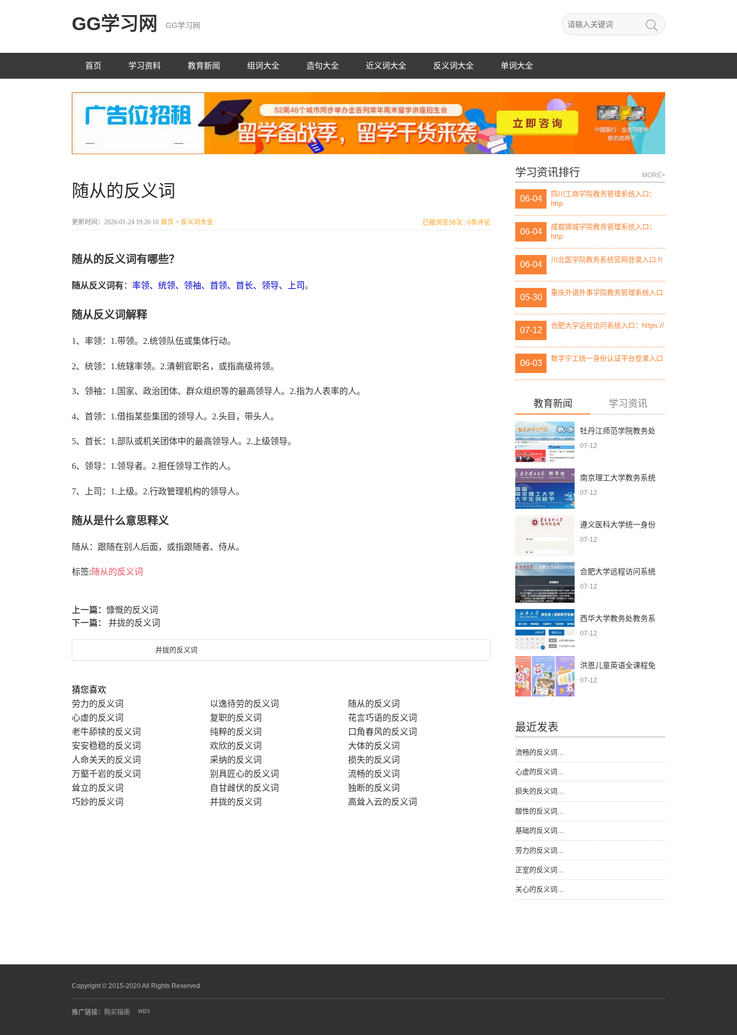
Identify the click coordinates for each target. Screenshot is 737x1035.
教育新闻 (204, 65)
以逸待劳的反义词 (244, 703)
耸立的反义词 (98, 787)
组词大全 (263, 65)
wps (144, 1011)
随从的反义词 (117, 571)
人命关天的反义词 (106, 759)
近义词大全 (386, 65)
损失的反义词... (539, 791)
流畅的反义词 (374, 773)
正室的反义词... (539, 870)
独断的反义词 (374, 787)
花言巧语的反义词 (382, 717)
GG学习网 (115, 23)
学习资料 (144, 65)
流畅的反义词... (539, 752)
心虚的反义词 (98, 717)
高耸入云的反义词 (382, 801)
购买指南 (117, 1012)
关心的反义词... (539, 889)
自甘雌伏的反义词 (244, 787)
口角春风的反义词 (382, 731)
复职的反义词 (236, 717)
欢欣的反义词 (236, 745)
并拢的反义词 (134, 622)
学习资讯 (628, 404)
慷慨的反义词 (132, 610)
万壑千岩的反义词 (106, 773)
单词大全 (517, 65)
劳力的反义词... (539, 850)
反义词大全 (453, 65)
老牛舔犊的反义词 (106, 731)
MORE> (653, 175)
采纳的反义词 (236, 759)
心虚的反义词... (539, 772)
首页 (93, 65)
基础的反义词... (539, 830)
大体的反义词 (374, 745)
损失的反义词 (374, 759)
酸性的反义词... (539, 811)
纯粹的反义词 (236, 731)
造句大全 (322, 65)
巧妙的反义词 (98, 801)
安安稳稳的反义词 (106, 745)
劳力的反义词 (98, 703)
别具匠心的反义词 (244, 773)
